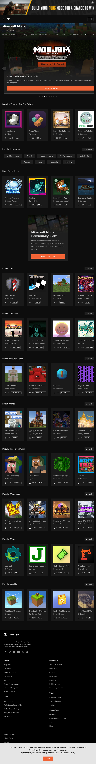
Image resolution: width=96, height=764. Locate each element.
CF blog (52, 672)
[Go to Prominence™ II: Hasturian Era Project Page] (62, 515)
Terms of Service (9, 734)
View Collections (48, 256)
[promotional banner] (48, 7)
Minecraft (7, 669)
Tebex (51, 722)
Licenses (6, 742)
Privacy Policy (8, 738)
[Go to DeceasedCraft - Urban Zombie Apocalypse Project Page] (37, 515)
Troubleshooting (55, 701)
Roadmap (52, 680)
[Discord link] (18, 651)
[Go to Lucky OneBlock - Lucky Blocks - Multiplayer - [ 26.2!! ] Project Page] (62, 605)
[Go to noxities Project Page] (62, 379)
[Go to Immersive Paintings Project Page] (62, 125)
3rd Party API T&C (10, 717)
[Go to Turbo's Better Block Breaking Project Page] (37, 379)
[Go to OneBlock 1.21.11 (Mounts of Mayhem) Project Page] (37, 605)
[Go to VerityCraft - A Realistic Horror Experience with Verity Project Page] (62, 334)
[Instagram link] (5, 651)
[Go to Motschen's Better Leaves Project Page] (62, 469)
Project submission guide (13, 705)
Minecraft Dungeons (11, 688)
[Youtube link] (14, 651)
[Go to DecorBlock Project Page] (37, 125)
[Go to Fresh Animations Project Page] (13, 469)
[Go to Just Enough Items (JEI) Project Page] (37, 560)
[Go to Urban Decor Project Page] (13, 125)
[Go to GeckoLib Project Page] (13, 560)
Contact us (53, 705)
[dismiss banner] (92, 2)
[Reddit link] (27, 651)
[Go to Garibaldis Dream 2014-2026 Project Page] (62, 424)
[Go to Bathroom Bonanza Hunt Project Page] (13, 424)
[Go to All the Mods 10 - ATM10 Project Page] (13, 515)
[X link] (23, 651)
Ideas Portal (53, 669)
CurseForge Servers (56, 688)
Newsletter (53, 676)
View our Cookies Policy (65, 753)
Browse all (88, 149)
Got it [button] (48, 759)
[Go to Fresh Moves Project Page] (37, 469)
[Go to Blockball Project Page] (37, 289)
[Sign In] (90, 19)
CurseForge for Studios (57, 718)
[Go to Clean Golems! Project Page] (13, 379)
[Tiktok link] (9, 651)
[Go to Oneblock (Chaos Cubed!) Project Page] (13, 605)
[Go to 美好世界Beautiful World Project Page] (37, 424)
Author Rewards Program (13, 709)
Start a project (9, 701)
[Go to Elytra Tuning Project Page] (13, 289)
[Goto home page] (8, 19)
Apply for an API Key (11, 713)
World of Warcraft (10, 672)
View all (89, 269)
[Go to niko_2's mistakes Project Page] (37, 334)
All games (7, 665)
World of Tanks (9, 692)
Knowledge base (55, 697)
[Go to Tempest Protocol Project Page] (13, 192)
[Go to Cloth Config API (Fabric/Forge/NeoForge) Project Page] (62, 560)
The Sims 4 (8, 676)
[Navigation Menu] (3, 19)
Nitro (51, 726)
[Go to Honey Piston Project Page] (62, 289)
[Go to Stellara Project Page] (37, 192)
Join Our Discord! (55, 665)
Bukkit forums (54, 684)
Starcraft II (7, 680)
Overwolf (52, 714)
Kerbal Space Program (12, 684)
